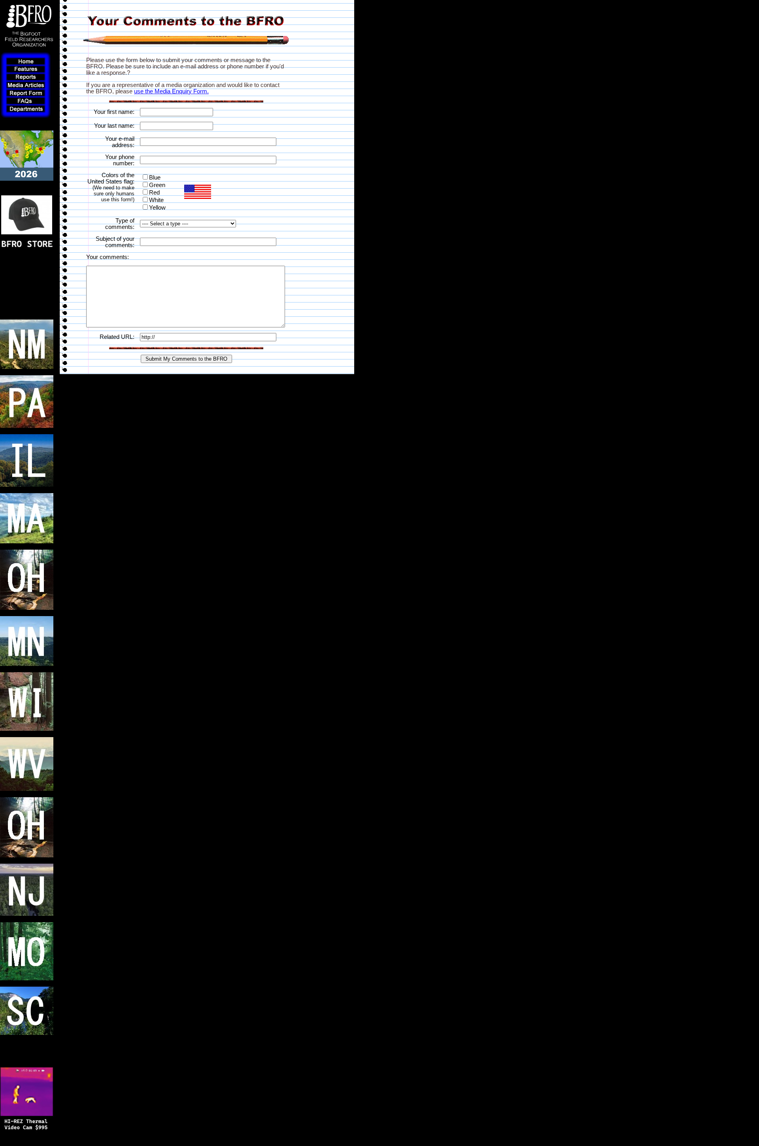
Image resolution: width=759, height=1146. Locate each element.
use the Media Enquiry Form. (171, 91)
